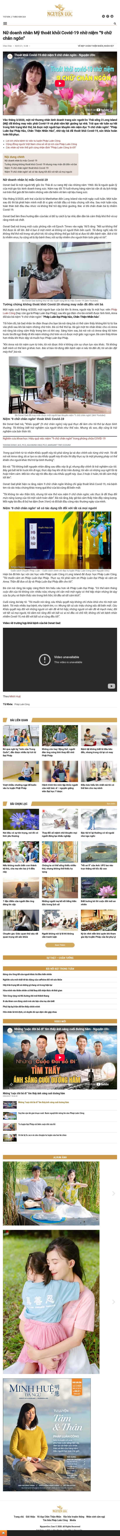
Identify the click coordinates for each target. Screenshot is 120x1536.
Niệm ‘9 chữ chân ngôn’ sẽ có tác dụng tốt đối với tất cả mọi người (38, 171)
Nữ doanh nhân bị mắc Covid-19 (21, 160)
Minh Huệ (15, 696)
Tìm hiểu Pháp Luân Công (55, 1520)
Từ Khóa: (8, 704)
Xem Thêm (60, 945)
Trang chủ (19, 1516)
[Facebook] (107, 16)
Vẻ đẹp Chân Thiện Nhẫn (90, 46)
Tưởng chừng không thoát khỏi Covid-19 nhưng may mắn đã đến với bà (41, 164)
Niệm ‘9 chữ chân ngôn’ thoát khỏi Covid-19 (26, 168)
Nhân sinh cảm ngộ (95, 1516)
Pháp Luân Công (22, 704)
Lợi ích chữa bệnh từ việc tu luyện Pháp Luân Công (33, 140)
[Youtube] (111, 16)
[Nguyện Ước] (60, 10)
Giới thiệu (30, 1516)
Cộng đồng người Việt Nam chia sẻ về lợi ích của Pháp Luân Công (41, 144)
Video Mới (60, 1021)
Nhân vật (109, 46)
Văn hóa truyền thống (73, 1516)
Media (73, 1520)
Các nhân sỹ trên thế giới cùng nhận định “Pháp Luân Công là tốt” (41, 147)
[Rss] (103, 16)
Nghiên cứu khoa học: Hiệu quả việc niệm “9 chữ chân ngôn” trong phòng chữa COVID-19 (54, 438)
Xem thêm (111, 804)
